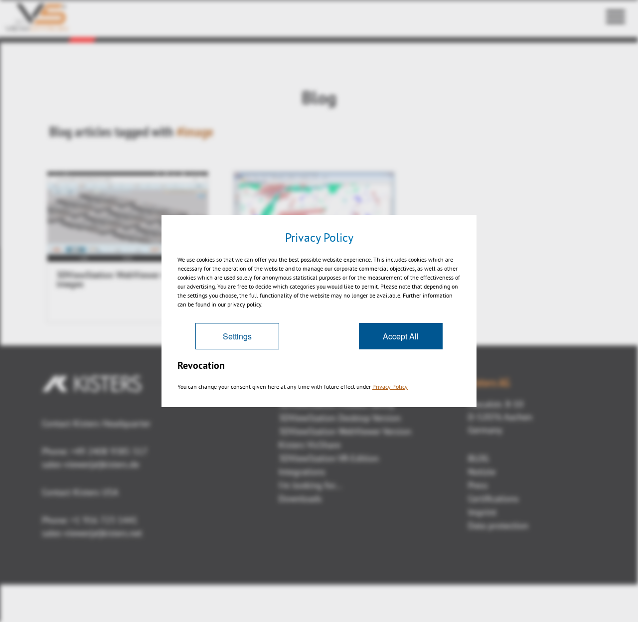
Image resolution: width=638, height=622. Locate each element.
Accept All (401, 336)
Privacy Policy (390, 386)
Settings (237, 336)
